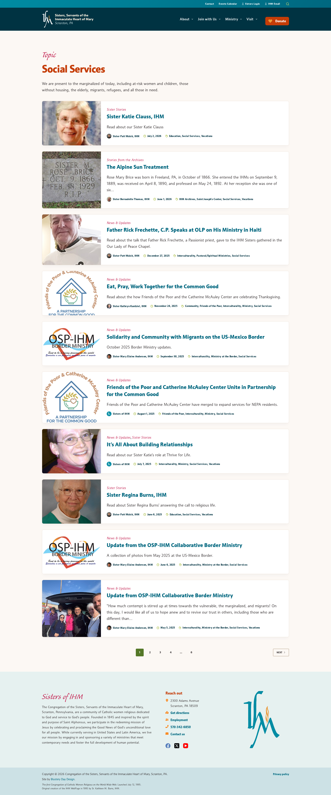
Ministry (231, 19)
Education (175, 136)
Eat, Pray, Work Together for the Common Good (163, 286)
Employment (179, 720)
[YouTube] (185, 745)
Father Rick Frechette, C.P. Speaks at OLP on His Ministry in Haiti (184, 230)
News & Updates (119, 223)
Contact (209, 3)
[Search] (287, 3)
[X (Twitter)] (176, 745)
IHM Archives (187, 199)
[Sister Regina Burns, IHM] (71, 501)
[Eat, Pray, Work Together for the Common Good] (71, 293)
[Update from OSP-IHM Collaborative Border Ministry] (71, 608)
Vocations (207, 136)
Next (279, 652)
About (184, 19)
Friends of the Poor (211, 305)
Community (191, 305)
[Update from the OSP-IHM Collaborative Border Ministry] (71, 552)
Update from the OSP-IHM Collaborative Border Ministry (174, 545)
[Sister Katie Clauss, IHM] (71, 123)
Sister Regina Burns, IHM (137, 495)
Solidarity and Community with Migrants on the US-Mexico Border (186, 337)
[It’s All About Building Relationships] (71, 451)
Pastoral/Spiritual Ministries (213, 255)
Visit (250, 19)
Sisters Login (252, 3)
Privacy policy (281, 774)
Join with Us (207, 19)
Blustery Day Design (63, 779)
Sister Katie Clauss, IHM (135, 116)
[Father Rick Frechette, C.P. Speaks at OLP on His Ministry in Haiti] (71, 239)
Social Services (191, 136)
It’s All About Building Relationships (150, 444)
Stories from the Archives (125, 160)
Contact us (177, 734)
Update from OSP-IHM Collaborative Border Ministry (170, 595)
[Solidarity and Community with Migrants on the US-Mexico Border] (71, 343)
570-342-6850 (180, 727)
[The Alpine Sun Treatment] (71, 180)
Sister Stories (116, 109)
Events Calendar (228, 3)
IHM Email (274, 3)
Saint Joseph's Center (209, 199)
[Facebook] (168, 745)
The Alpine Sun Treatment (138, 167)
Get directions (179, 713)
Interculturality (186, 255)
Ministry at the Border (224, 356)
